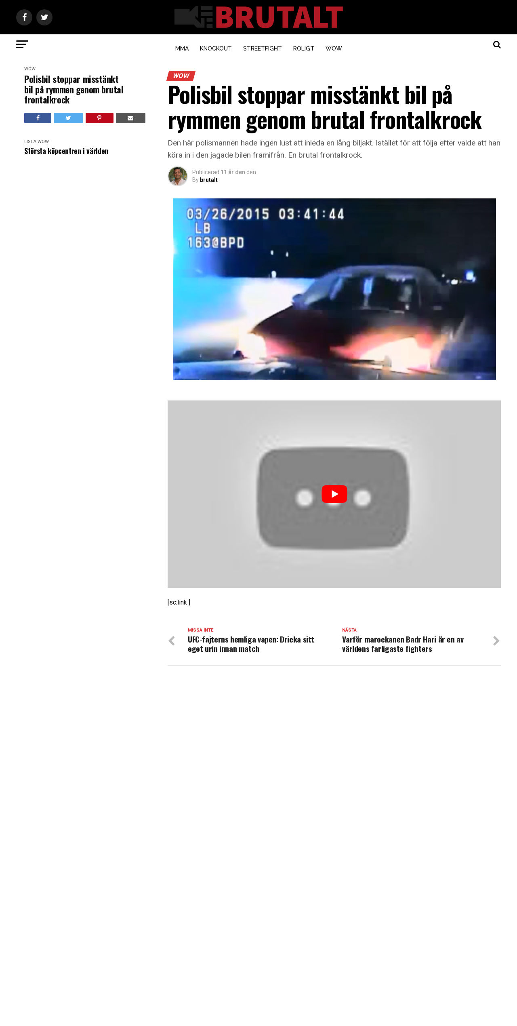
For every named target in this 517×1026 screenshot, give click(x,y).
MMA (182, 48)
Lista (30, 141)
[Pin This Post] (99, 118)
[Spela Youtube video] (334, 494)
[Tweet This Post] (68, 118)
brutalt (209, 180)
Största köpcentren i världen (66, 151)
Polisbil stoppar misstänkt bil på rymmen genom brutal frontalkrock (74, 89)
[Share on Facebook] (37, 118)
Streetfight (262, 48)
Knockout (216, 48)
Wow (334, 48)
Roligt (303, 48)
